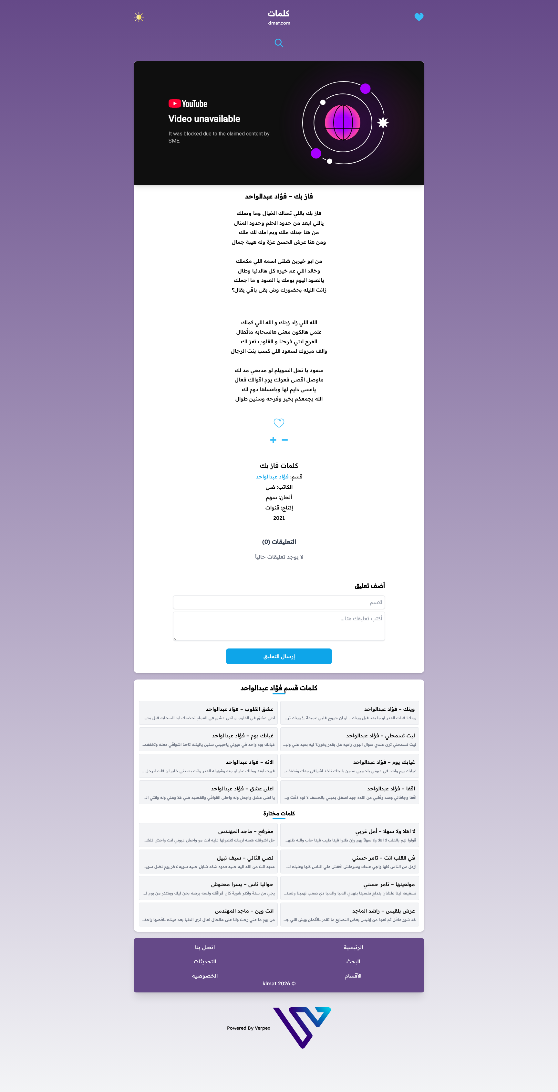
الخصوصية (205, 975)
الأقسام (353, 975)
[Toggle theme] (139, 17)
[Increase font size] (273, 440)
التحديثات (205, 961)
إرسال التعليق (279, 656)
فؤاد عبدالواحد (272, 476)
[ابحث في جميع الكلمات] (279, 43)
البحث (353, 961)
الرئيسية (353, 947)
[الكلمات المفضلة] (419, 17)
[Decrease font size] (285, 440)
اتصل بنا (205, 947)
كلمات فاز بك (279, 465)
